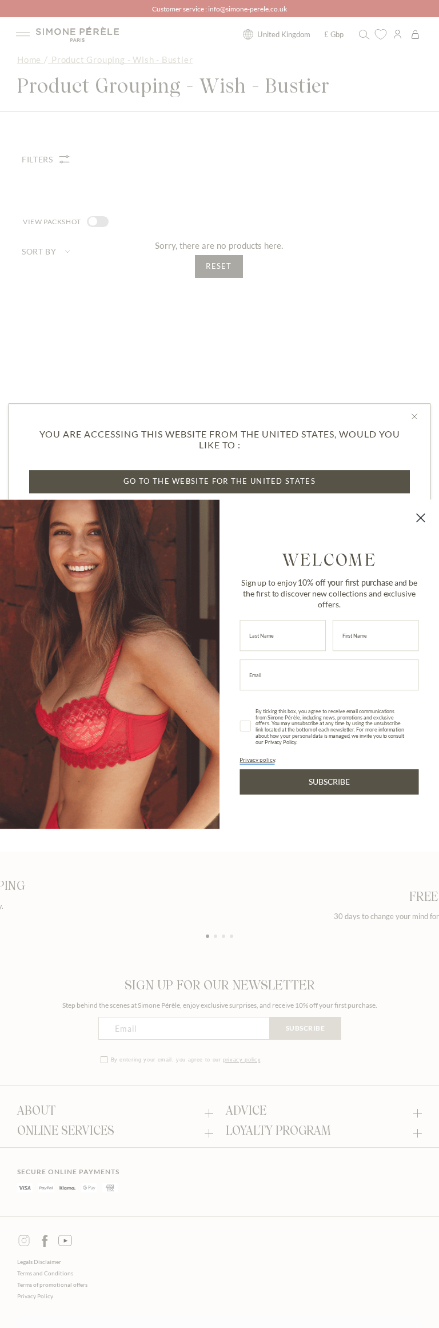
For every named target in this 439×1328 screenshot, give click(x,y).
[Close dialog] (420, 517)
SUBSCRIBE (329, 781)
